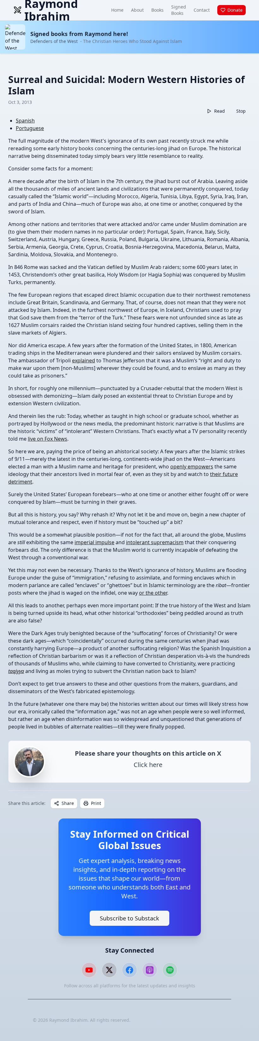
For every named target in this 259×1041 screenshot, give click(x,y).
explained (83, 360)
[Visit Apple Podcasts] (149, 970)
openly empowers (191, 466)
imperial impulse (94, 542)
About (137, 10)
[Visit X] (109, 970)
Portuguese (30, 128)
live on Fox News (47, 438)
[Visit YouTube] (89, 970)
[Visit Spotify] (170, 970)
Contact (202, 10)
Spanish (25, 120)
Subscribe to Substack (129, 918)
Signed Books (178, 10)
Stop (241, 111)
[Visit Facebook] (129, 970)
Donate (235, 10)
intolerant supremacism (155, 542)
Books (157, 10)
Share (68, 803)
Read (219, 111)
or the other (153, 592)
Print (96, 803)
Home (117, 10)
